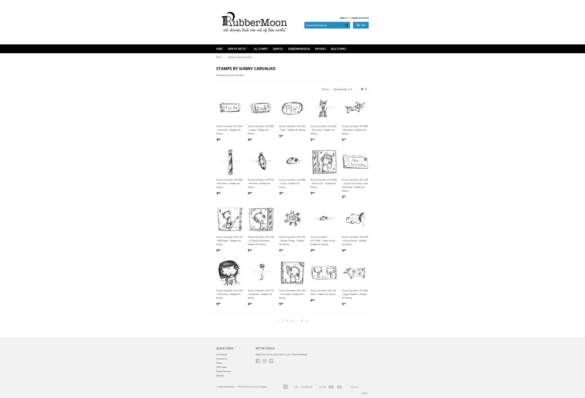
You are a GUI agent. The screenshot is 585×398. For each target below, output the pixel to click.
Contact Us (222, 358)
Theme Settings (299, 354)
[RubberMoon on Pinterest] (264, 361)
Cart (363, 25)
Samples (278, 48)
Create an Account (360, 17)
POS (239, 386)
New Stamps (338, 48)
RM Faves (320, 48)
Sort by (325, 89)
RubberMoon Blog (299, 48)
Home (219, 48)
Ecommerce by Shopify (256, 386)
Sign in (343, 17)
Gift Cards (221, 367)
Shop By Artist (237, 48)
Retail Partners (223, 371)
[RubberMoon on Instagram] (271, 361)
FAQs (219, 362)
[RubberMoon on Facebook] (258, 361)
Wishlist (220, 375)
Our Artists (221, 354)
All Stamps (261, 48)
